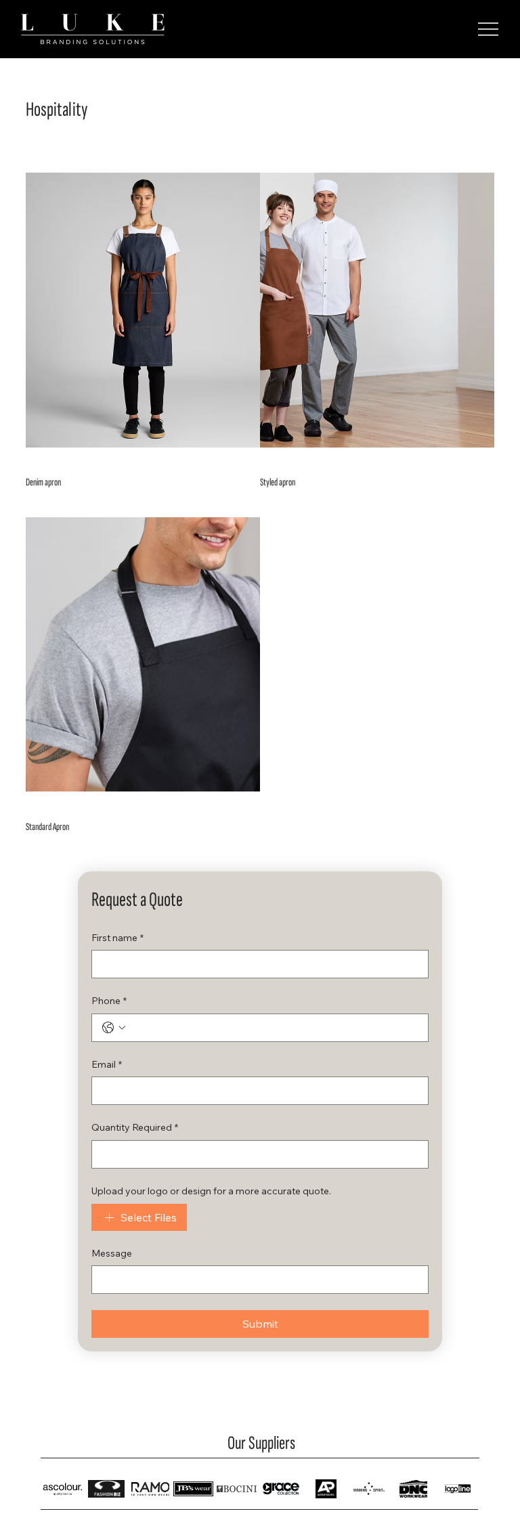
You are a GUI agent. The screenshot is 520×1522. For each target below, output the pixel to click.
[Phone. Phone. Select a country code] (113, 1028)
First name (117, 938)
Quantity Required (134, 1127)
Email (106, 1064)
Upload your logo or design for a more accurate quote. (211, 1191)
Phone (109, 1001)
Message (111, 1253)
